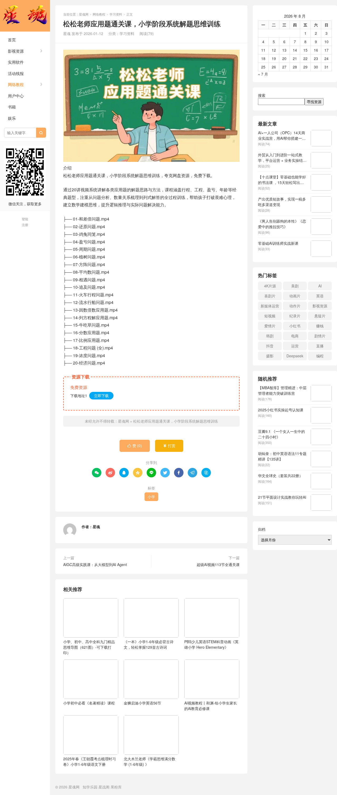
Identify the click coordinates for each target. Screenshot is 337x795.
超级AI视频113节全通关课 (218, 564)
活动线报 (16, 73)
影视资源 (16, 51)
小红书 (294, 325)
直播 (320, 345)
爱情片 (269, 325)
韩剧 (270, 335)
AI (320, 285)
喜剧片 (269, 295)
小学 (151, 496)
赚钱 (320, 325)
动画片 (294, 295)
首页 (12, 39)
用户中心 (16, 95)
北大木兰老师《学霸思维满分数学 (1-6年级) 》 (149, 761)
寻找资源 (314, 101)
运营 (295, 345)
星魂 (96, 526)
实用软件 (16, 62)
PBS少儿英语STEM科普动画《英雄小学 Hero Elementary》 (211, 644)
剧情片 (319, 335)
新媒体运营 (270, 305)
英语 (320, 295)
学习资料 (116, 14)
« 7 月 (263, 74)
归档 (261, 529)
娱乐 (12, 118)
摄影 (270, 355)
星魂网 (25, 16)
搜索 (261, 95)
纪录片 (294, 315)
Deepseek (294, 355)
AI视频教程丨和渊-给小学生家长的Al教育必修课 (210, 705)
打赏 (169, 445)
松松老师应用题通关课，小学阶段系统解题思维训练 (175, 421)
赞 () (134, 445)
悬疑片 (319, 315)
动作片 (294, 305)
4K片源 (270, 285)
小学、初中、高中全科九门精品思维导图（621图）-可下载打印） (89, 647)
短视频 (269, 315)
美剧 (295, 285)
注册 (25, 224)
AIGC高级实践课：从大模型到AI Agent (95, 564)
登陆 (25, 219)
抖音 (270, 345)
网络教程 (16, 84)
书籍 (12, 106)
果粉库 (116, 786)
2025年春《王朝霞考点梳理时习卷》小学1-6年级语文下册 (89, 761)
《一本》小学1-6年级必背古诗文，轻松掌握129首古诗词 (149, 644)
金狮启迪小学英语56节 (142, 703)
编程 (320, 355)
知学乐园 (90, 786)
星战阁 (104, 786)
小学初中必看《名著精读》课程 (89, 703)
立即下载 (101, 395)
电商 (295, 335)
